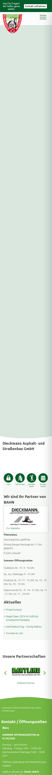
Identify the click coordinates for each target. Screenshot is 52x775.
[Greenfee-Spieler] (31, 478)
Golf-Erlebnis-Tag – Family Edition (24, 626)
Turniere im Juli (14, 633)
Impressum (7, 707)
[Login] (8, 478)
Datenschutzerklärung (23, 707)
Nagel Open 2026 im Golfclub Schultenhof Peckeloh (22, 618)
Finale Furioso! (14, 609)
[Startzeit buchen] (43, 478)
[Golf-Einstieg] (20, 478)
